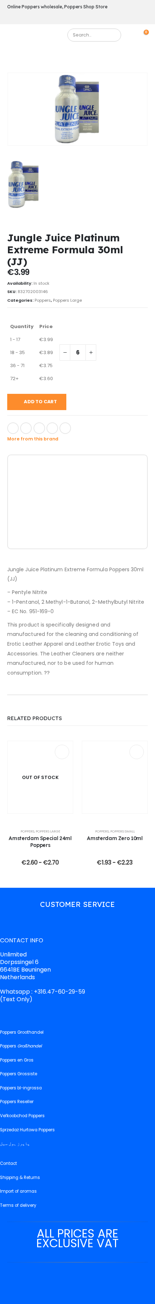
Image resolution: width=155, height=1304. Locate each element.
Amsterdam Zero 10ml (114, 838)
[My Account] (134, 35)
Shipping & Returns (20, 1177)
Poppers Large (67, 300)
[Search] (112, 35)
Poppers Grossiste (18, 1074)
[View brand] (31, 470)
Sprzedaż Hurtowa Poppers (27, 1130)
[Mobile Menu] (12, 37)
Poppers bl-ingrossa (21, 1088)
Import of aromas (18, 1191)
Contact (8, 1163)
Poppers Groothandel (22, 1032)
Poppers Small (122, 831)
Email (65, 428)
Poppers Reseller (17, 1102)
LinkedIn (39, 428)
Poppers (43, 300)
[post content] (40, 777)
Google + (52, 428)
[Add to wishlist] (80, 427)
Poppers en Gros (17, 1060)
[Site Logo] (39, 37)
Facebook (13, 428)
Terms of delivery (18, 1205)
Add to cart (40, 401)
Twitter (26, 428)
